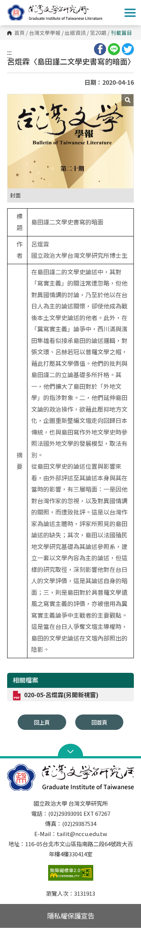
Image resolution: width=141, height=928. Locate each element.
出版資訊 (75, 33)
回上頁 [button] (42, 722)
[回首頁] (62, 13)
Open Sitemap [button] (70, 751)
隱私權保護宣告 (70, 915)
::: (9, 52)
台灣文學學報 (45, 33)
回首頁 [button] (99, 722)
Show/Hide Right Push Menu (130, 13)
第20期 (98, 33)
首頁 (19, 33)
